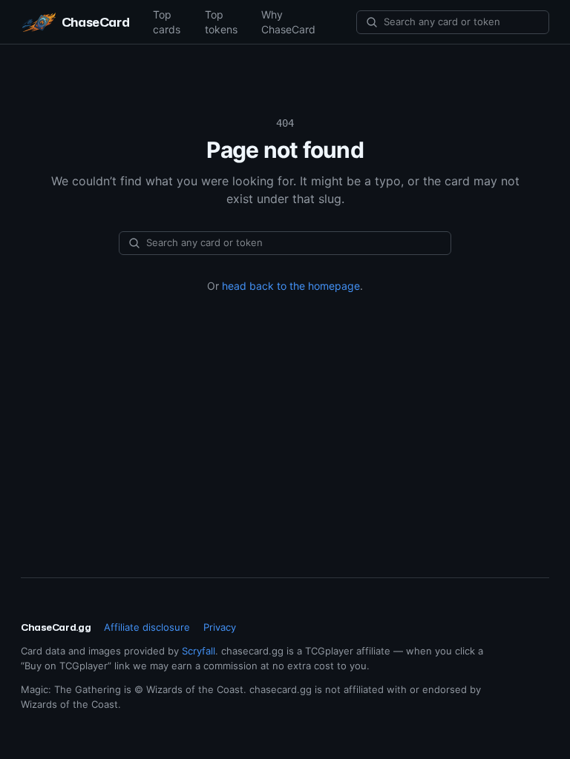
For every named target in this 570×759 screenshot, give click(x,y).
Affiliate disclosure (147, 627)
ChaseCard (95, 21)
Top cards (166, 22)
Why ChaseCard (288, 22)
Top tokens (221, 22)
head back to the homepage (291, 285)
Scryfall (198, 651)
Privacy (219, 627)
